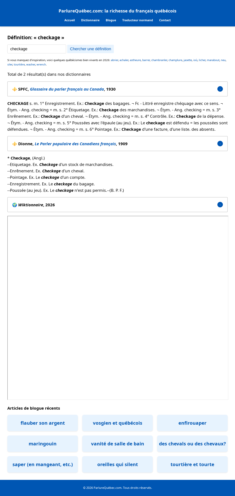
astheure (135, 60)
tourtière (19, 64)
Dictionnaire (90, 20)
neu (223, 60)
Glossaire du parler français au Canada (67, 89)
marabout (213, 60)
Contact (165, 20)
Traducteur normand (137, 20)
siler (9, 64)
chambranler (159, 60)
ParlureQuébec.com (80, 11)
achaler (124, 60)
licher (202, 60)
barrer (146, 60)
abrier (114, 60)
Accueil (69, 20)
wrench (41, 64)
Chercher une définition (90, 49)
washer (30, 64)
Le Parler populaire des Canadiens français (75, 143)
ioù (195, 60)
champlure (175, 60)
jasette (188, 60)
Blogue (111, 20)
